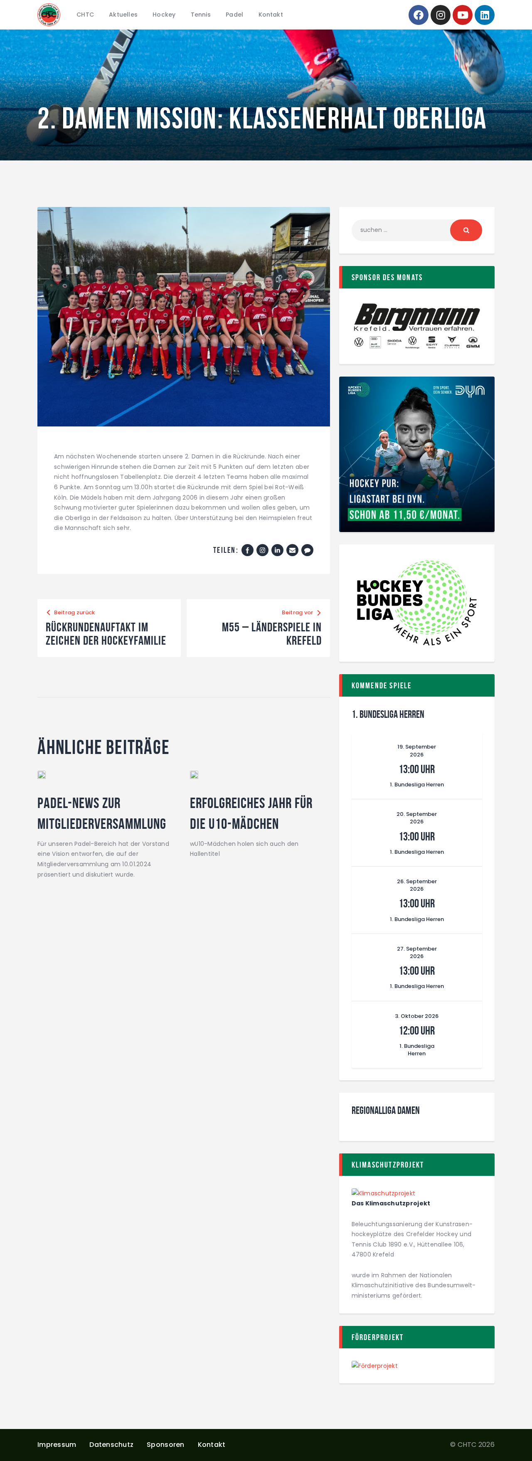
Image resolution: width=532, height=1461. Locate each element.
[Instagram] (441, 15)
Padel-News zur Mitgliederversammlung (101, 813)
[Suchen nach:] (417, 230)
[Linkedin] (485, 15)
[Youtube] (463, 15)
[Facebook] (419, 15)
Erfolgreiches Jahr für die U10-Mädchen (251, 813)
